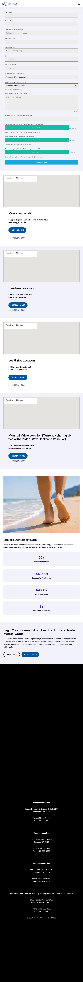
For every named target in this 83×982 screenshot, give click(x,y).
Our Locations (11, 655)
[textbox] (39, 77)
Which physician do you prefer (16, 82)
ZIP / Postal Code (11, 65)
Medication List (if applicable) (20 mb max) (19, 136)
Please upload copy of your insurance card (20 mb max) (25, 124)
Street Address (10, 47)
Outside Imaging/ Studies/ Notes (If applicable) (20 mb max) (25, 149)
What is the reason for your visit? (17, 93)
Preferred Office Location (14, 73)
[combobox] (41, 77)
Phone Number (10, 21)
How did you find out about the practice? (19, 115)
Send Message (41, 162)
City (7, 56)
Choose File (37, 127)
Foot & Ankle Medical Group (45, 918)
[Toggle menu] (79, 3)
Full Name (9, 12)
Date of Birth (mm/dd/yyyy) (14, 29)
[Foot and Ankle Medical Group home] (9, 3)
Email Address (10, 38)
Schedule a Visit (30, 655)
